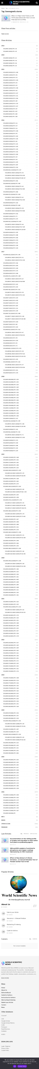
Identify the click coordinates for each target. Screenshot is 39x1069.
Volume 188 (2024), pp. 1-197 (11, 715)
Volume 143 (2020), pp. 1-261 (11, 576)
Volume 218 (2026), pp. (9, 813)
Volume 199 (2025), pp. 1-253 (11, 759)
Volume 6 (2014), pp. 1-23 (10, 65)
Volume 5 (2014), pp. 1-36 (10, 63)
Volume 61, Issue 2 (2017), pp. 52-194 (15, 260)
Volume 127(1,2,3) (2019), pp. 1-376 (12, 500)
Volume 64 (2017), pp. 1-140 (10, 268)
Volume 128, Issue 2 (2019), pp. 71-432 (15, 516)
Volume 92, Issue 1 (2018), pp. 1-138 (14, 424)
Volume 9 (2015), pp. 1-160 (10, 116)
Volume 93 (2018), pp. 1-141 (10, 429)
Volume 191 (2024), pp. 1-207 (11, 729)
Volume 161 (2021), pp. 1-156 (11, 633)
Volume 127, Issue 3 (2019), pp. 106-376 (15, 508)
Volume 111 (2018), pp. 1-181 (11, 408)
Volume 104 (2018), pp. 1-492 (11, 389)
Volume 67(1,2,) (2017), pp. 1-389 (11, 276)
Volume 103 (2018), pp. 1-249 (11, 387)
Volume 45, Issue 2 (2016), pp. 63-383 (15, 189)
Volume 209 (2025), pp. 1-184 (11, 785)
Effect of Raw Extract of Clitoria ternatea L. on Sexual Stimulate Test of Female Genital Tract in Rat (23, 859)
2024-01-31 (13, 864)
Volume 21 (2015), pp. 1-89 (10, 101)
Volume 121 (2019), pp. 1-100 (11, 478)
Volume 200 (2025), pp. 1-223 (11, 762)
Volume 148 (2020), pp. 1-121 (11, 589)
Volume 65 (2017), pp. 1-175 (10, 270)
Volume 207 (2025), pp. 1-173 (11, 780)
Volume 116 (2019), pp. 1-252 (11, 460)
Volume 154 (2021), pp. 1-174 (11, 615)
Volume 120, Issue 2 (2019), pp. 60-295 (15, 475)
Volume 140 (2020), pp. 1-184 (11, 569)
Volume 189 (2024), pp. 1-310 (11, 718)
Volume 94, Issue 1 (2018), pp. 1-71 (14, 434)
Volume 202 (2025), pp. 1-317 (11, 767)
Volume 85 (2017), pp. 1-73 (10, 345)
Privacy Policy (5, 1048)
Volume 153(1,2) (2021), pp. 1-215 (12, 606)
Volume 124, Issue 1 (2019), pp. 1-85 (14, 489)
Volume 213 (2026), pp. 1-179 (11, 800)
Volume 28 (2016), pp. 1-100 (10, 131)
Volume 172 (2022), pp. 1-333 (11, 666)
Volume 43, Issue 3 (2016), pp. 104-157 (15, 178)
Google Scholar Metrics (8, 1023)
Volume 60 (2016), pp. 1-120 (10, 248)
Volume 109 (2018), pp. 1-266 (11, 402)
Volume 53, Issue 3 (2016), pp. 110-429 (15, 229)
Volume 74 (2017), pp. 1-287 (10, 305)
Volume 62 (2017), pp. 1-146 (10, 263)
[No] (37, 1063)
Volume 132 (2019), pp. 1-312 (11, 527)
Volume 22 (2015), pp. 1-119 (10, 103)
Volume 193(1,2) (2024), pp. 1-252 (12, 734)
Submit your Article (13, 912)
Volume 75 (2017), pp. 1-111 (10, 308)
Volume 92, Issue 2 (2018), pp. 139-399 (15, 426)
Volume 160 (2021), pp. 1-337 (11, 630)
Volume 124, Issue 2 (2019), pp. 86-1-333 (15, 492)
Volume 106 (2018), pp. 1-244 (11, 395)
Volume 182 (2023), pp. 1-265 (11, 696)
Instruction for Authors (8, 997)
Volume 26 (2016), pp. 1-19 (10, 125)
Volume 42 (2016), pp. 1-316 (10, 167)
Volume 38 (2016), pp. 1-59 (10, 157)
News (3, 820)
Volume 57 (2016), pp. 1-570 (10, 240)
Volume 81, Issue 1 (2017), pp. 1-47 (14, 332)
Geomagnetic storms (14, 8)
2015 (2, 69)
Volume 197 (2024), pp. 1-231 (11, 750)
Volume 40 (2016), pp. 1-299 (10, 162)
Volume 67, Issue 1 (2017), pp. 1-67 (14, 278)
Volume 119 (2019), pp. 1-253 (11, 467)
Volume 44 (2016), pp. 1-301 (10, 180)
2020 (2, 557)
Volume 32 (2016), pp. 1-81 (10, 141)
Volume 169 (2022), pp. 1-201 (11, 658)
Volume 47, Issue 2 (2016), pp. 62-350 (15, 199)
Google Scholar (5, 1021)
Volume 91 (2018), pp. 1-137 (10, 418)
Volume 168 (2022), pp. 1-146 (11, 655)
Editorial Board (6, 992)
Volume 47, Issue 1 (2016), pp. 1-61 (14, 197)
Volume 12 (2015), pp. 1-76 (10, 77)
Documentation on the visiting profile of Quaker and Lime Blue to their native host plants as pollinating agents (24, 840)
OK (15, 1066)
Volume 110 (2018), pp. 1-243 (11, 405)
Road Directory (5, 1029)
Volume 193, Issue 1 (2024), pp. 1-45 (14, 737)
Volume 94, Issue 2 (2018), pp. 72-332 (15, 437)
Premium (4, 827)
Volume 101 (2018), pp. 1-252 (11, 382)
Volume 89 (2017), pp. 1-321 (10, 370)
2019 (2, 454)
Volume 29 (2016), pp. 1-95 (10, 133)
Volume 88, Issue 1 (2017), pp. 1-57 (14, 364)
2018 (2, 376)
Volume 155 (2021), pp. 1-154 (11, 617)
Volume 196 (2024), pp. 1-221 (11, 748)
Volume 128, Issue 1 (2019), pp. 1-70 (14, 513)
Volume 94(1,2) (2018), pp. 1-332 (11, 432)
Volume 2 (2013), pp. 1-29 (10, 51)
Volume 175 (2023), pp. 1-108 (11, 677)
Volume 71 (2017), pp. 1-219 (10, 297)
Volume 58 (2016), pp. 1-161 (10, 242)
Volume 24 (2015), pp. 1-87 (10, 108)
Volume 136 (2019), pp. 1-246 (11, 543)
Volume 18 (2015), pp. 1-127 (10, 93)
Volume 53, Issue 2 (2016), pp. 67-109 (15, 227)
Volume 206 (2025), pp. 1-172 (11, 778)
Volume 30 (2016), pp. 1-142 (10, 136)
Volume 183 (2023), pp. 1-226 (11, 698)
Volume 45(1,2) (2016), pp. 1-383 (11, 183)
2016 (2, 120)
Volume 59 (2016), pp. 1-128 (10, 245)
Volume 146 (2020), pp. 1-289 (11, 584)
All (21, 833)
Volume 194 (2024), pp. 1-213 (11, 742)
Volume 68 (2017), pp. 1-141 (10, 284)
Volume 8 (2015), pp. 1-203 (10, 114)
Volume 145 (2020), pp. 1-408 (11, 582)
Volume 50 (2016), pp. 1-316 (10, 213)
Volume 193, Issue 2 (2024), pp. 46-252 (15, 739)
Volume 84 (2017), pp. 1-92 (10, 343)
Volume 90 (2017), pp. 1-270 (10, 372)
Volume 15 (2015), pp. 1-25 (10, 85)
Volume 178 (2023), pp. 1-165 (11, 685)
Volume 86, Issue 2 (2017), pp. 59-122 (15, 353)
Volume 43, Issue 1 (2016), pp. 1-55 (14, 172)
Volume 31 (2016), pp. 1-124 (10, 138)
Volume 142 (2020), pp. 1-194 (11, 574)
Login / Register (5, 1046)
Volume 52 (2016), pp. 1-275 (10, 218)
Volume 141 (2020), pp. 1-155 (11, 571)
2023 (2, 675)
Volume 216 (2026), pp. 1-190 (11, 808)
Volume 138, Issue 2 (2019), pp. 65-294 (15, 553)
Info (3, 816)
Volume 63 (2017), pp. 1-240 (10, 265)
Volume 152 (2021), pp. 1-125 (11, 604)
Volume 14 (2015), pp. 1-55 (10, 82)
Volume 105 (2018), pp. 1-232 (11, 392)
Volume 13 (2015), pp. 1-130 (10, 80)
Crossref (3, 1015)
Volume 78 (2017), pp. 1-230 (10, 321)
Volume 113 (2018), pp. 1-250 (11, 413)
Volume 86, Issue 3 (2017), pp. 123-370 (15, 356)
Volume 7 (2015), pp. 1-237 (10, 111)
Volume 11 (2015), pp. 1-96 (10, 75)
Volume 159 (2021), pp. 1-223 (11, 628)
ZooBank (3, 1031)
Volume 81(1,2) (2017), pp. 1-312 (11, 329)
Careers (34, 939)
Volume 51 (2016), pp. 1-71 (10, 216)
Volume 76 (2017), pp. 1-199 (10, 310)
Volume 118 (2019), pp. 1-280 (11, 465)
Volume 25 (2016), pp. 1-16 (10, 123)
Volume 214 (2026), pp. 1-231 (11, 802)
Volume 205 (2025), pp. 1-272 (11, 775)
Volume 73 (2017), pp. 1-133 (10, 303)
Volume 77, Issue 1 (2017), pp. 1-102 (14, 316)
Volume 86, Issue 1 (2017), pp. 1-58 (14, 351)
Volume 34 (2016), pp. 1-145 (10, 146)
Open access (5, 34)
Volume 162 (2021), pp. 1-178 (11, 636)
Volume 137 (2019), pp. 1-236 (11, 545)
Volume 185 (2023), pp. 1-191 (11, 703)
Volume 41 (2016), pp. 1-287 (10, 164)
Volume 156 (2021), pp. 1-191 (11, 620)
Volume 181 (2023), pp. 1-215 (11, 693)
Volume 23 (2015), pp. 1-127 (10, 106)
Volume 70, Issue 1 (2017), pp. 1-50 (14, 292)
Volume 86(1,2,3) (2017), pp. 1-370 (12, 348)
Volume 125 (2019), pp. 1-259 (11, 494)
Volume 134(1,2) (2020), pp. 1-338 (12, 532)
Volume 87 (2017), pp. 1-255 (10, 359)
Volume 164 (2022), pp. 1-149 (11, 645)
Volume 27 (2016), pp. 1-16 (10, 128)
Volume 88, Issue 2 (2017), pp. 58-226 (15, 367)
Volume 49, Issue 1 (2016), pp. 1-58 (14, 208)
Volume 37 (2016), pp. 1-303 (10, 154)
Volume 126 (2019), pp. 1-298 (11, 497)
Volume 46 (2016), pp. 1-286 (10, 191)
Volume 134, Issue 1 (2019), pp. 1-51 (14, 535)
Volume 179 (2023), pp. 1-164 (11, 688)
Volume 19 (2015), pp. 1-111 (10, 95)
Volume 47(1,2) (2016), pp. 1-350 (11, 194)
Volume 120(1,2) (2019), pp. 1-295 (12, 470)
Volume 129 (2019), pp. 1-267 (11, 519)
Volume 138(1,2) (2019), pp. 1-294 (12, 548)
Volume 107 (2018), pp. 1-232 (11, 397)
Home (2, 8)
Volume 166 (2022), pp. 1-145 (11, 650)
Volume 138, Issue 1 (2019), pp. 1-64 (14, 551)
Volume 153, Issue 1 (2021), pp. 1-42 (14, 609)
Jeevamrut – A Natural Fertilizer (16, 918)
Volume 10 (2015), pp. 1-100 (10, 72)
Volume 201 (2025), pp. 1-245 (11, 765)
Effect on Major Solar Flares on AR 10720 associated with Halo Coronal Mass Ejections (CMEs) (23, 17)
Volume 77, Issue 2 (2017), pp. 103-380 (15, 319)
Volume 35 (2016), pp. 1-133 (10, 149)
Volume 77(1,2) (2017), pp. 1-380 (11, 313)
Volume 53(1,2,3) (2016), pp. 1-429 (12, 221)
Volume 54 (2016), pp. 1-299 (10, 232)
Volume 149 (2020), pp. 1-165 (11, 592)
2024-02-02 (13, 854)
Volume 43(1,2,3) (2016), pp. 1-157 (12, 170)
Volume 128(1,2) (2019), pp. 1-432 (12, 511)
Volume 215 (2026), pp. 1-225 (11, 805)
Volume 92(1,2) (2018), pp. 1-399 (11, 421)
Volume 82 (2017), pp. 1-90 (10, 338)
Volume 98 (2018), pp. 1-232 (10, 448)
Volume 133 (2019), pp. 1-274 (11, 529)
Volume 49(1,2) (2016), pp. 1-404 (11, 205)
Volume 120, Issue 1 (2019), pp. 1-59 (14, 473)
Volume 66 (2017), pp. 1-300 (10, 273)
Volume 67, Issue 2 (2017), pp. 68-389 (15, 281)
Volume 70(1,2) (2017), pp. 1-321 (11, 289)
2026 (2, 792)
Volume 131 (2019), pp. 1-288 (11, 524)
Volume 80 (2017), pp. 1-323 (10, 327)
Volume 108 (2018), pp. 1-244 (11, 400)
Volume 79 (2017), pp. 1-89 (10, 324)
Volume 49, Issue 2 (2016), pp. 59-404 (15, 210)
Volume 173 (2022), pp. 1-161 (11, 668)
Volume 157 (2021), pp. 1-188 (11, 623)
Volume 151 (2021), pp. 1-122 (11, 601)
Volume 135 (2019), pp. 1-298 (11, 540)
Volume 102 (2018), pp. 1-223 (11, 384)
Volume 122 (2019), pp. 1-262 (11, 481)
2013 (2, 45)
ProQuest (4, 1027)
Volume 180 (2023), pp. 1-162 (11, 690)
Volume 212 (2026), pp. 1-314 (11, 797)
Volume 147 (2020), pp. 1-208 (11, 587)
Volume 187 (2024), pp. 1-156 (11, 713)
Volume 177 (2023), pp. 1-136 (11, 683)
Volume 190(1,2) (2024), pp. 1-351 (12, 720)
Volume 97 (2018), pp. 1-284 (10, 445)
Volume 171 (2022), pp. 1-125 (11, 663)
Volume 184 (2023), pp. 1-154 (11, 701)
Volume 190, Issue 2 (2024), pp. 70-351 (15, 726)
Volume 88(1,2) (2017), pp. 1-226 (11, 362)
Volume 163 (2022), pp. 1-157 (11, 642)
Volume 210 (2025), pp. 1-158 (11, 788)
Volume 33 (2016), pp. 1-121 (10, 144)
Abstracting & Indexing (14, 924)
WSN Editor (16, 22)
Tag (6, 8)
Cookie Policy (5, 1050)
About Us (5, 904)
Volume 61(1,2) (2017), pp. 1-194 (11, 254)
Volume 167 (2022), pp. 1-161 (11, 653)
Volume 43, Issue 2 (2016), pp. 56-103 (15, 175)
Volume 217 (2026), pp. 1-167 (11, 810)
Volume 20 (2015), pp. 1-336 (10, 98)
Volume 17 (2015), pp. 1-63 (10, 90)
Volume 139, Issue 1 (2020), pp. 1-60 (14, 563)
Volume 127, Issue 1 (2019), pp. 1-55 (14, 503)
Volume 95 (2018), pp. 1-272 (10, 440)
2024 (2, 710)
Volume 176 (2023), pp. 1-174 (11, 680)
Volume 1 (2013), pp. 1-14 (10, 48)
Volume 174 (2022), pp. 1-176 (11, 671)
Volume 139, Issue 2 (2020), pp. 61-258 (15, 566)
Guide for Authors (12, 930)
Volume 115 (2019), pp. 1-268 (11, 457)
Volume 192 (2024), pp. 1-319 (11, 731)
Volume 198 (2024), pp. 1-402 (11, 753)
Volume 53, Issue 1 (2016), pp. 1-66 (14, 224)
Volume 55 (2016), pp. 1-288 (10, 235)
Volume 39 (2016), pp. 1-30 (10, 159)
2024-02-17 (13, 844)
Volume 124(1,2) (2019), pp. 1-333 (12, 486)
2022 (2, 639)
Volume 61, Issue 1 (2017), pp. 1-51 (14, 257)
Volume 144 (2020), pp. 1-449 (11, 579)
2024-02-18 (23, 22)
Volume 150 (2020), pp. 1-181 (11, 595)
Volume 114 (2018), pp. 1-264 (11, 415)
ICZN (2, 1025)
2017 (2, 251)
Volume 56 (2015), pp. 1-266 (10, 237)
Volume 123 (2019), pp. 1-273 (11, 483)
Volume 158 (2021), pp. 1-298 (11, 625)
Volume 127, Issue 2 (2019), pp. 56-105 (15, 505)
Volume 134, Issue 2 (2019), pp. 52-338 (15, 537)
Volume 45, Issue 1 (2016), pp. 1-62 (14, 186)
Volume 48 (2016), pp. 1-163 (10, 202)
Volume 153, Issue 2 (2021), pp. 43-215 (15, 612)
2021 (2, 598)
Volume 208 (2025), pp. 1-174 (11, 783)
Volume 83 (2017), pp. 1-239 (10, 340)
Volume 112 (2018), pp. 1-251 (11, 410)
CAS (2, 1019)
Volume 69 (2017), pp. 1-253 (10, 287)
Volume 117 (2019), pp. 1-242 (11, 462)
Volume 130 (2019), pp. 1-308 (11, 522)
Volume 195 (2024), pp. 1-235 (11, 745)
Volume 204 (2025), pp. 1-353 (11, 772)
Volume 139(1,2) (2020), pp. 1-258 (12, 560)
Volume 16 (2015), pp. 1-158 (10, 88)
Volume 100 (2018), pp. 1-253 (11, 379)
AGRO (3, 1034)
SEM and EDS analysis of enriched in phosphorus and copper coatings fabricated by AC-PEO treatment (22, 850)
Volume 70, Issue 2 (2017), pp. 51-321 (15, 295)
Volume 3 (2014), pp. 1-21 (10, 58)
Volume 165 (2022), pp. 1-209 (11, 647)
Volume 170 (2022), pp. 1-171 (11, 660)
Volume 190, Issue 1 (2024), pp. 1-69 (14, 723)
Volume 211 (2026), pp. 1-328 (11, 795)
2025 (2, 756)
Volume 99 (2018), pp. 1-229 (10, 450)
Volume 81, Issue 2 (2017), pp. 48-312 (15, 335)
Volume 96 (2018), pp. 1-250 (10, 443)
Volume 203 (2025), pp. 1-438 (11, 770)
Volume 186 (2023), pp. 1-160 (11, 706)
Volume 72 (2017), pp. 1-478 (10, 300)
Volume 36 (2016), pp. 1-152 (10, 151)
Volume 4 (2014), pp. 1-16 (10, 60)
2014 (2, 55)
